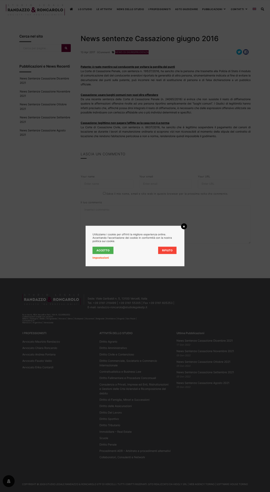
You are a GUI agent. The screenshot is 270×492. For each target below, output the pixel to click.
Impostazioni (101, 257)
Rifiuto (167, 250)
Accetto (103, 250)
